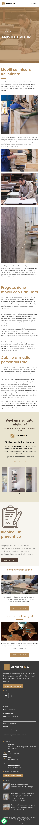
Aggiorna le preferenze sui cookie (14, 735)
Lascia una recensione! (13, 775)
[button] (19, 493)
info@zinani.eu (13, 759)
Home (5, 703)
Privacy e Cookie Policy (10, 730)
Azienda (5, 706)
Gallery (5, 720)
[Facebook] (6, 695)
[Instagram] (11, 695)
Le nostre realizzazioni (10, 723)
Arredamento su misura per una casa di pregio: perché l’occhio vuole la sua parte (22, 795)
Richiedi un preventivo (13, 686)
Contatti (5, 726)
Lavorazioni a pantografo (10, 716)
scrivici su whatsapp (15, 767)
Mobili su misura (8, 713)
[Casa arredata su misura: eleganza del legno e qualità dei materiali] (6, 807)
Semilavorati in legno (9, 710)
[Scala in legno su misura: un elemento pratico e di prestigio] (6, 786)
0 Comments (22, 789)
